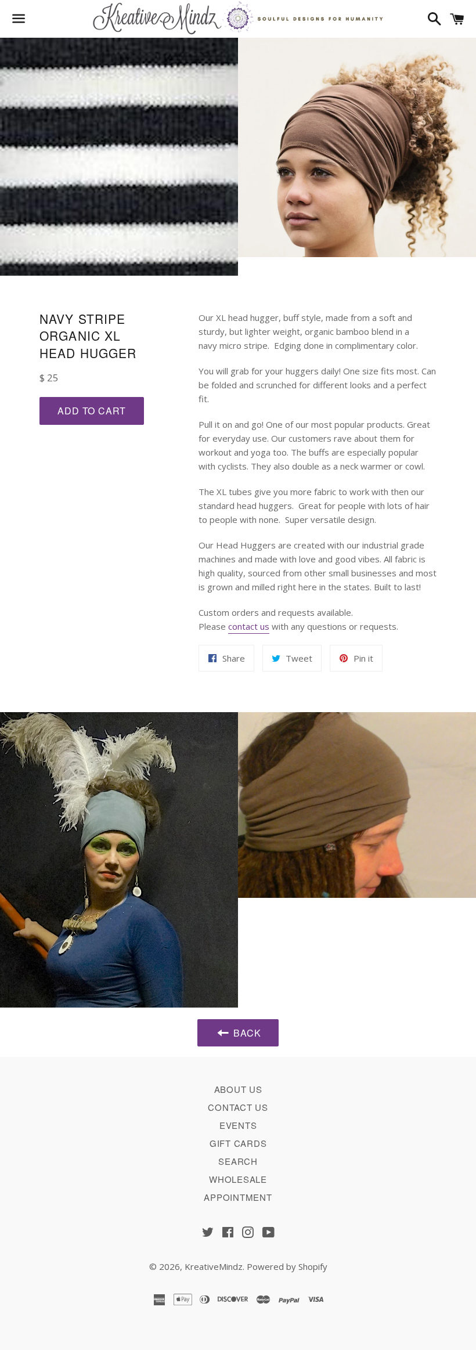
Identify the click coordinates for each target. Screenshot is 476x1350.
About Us (238, 1089)
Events (238, 1125)
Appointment (238, 1197)
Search (238, 1161)
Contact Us (238, 1107)
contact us (248, 626)
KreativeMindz (214, 1266)
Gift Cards (238, 1143)
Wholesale (238, 1179)
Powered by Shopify (287, 1266)
